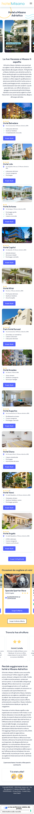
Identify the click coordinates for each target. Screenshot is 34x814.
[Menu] (31, 3)
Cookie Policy (26, 791)
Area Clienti (17, 793)
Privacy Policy (17, 791)
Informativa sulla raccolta (11, 812)
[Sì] (14, 776)
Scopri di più (9, 138)
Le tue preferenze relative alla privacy (19, 807)
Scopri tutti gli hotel (17, 559)
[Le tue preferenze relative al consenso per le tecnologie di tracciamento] (30, 810)
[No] (20, 776)
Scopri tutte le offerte (17, 621)
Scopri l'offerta (17, 611)
